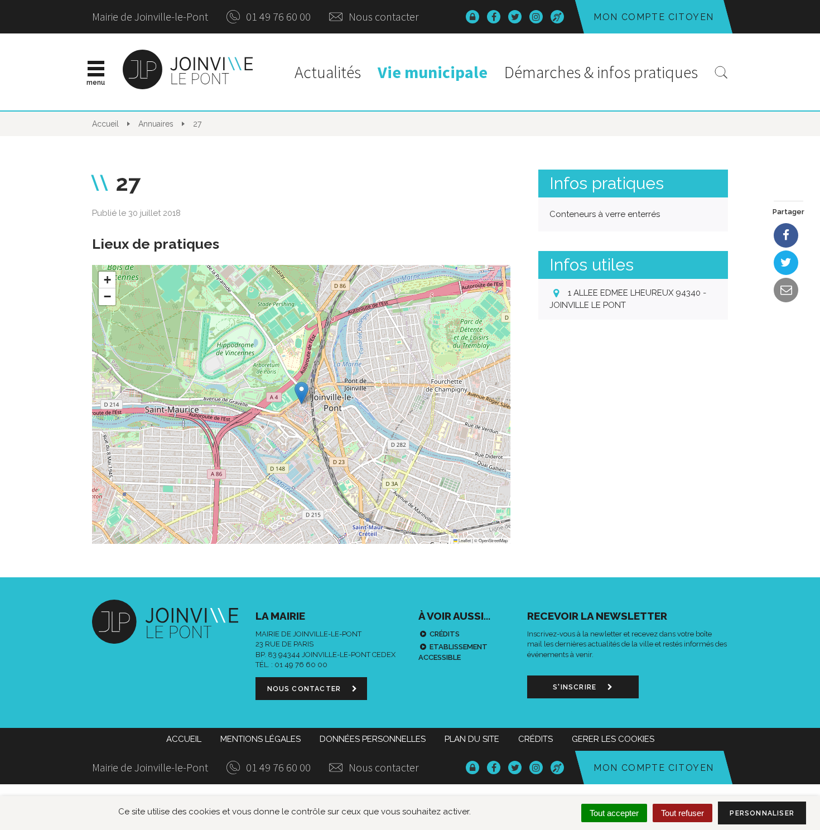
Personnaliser (762, 813)
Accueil (183, 739)
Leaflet (464, 540)
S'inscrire (576, 687)
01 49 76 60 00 (277, 16)
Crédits (445, 634)
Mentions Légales (260, 739)
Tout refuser (682, 813)
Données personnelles (373, 739)
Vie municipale (433, 72)
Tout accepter (614, 813)
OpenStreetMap (493, 540)
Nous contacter (382, 16)
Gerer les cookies (613, 739)
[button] (301, 393)
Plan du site (472, 739)
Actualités (328, 72)
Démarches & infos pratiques (601, 72)
